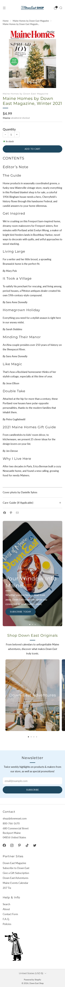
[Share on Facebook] (4, 513)
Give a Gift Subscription (16, 873)
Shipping (6, 118)
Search (6, 904)
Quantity (9, 129)
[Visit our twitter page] (34, 845)
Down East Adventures (15, 877)
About (6, 909)
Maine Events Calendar (15, 882)
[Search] (60, 7)
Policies (7, 924)
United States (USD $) (31, 973)
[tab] (28, 736)
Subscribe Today (20, 611)
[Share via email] (17, 513)
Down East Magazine (14, 863)
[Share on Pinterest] (11, 513)
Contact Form (10, 914)
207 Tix (7, 887)
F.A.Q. (6, 919)
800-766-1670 (11, 823)
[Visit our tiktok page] (27, 845)
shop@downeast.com (15, 818)
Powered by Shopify (32, 979)
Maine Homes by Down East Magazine (25, 93)
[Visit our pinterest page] (19, 845)
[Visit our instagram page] (12, 845)
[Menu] (4, 7)
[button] (29, 624)
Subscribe (32, 789)
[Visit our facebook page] (4, 845)
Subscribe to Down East (16, 868)
